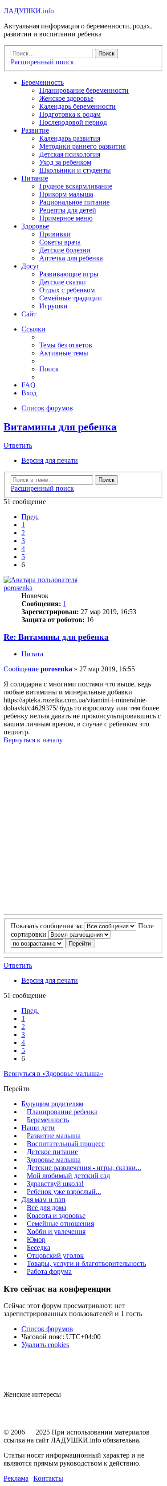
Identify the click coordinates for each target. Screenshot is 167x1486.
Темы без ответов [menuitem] (65, 345)
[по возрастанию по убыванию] (37, 943)
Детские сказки (62, 282)
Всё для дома (46, 1207)
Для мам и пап (43, 1199)
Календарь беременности (77, 106)
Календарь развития (69, 138)
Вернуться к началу (33, 740)
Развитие (35, 130)
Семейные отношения (60, 1223)
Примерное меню (66, 218)
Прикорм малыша (66, 194)
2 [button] (23, 532)
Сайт (29, 314)
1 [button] (23, 524)
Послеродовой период (73, 122)
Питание (34, 178)
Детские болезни (64, 250)
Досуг (30, 266)
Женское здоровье (66, 98)
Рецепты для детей (67, 210)
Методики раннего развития (82, 146)
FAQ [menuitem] (28, 385)
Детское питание (52, 1151)
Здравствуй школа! (55, 1183)
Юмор (36, 1239)
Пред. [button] (30, 516)
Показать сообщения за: (48, 926)
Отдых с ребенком (67, 290)
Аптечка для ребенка (71, 258)
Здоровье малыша (54, 1159)
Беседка (38, 1247)
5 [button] (23, 556)
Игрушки (53, 306)
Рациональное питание (74, 202)
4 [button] (23, 548)
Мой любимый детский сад (68, 1175)
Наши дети (38, 1127)
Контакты (48, 1478)
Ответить (18, 445)
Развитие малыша (54, 1135)
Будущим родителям (52, 1104)
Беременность (42, 82)
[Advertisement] (83, 827)
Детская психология (69, 154)
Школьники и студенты (75, 170)
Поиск (106, 480)
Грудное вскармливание (75, 186)
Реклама (16, 1478)
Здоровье (35, 226)
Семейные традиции (70, 298)
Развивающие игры (68, 274)
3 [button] (23, 540)
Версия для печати (49, 460)
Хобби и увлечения (56, 1231)
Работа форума (49, 1271)
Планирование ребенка (62, 1111)
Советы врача (60, 242)
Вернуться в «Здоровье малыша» (53, 1073)
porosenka (18, 587)
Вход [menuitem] (29, 393)
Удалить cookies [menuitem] (45, 1344)
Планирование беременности (84, 90)
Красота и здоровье (56, 1215)
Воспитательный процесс (66, 1143)
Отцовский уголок (55, 1255)
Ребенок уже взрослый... (64, 1191)
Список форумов (47, 1328)
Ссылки (33, 329)
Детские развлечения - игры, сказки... (84, 1167)
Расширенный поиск (42, 488)
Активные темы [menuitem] (63, 353)
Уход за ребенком (65, 162)
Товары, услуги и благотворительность (86, 1263)
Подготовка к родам (70, 114)
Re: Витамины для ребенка (56, 637)
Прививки (55, 234)
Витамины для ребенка (60, 427)
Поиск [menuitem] (49, 369)
